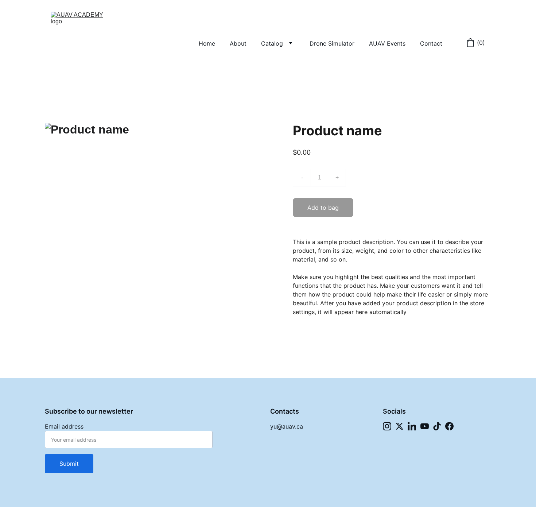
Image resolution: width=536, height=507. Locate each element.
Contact (431, 43)
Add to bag (323, 207)
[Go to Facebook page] (449, 426)
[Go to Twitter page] (399, 426)
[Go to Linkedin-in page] (412, 426)
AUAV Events (387, 43)
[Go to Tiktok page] (437, 426)
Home (207, 43)
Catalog (272, 43)
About (238, 43)
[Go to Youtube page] (424, 426)
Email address (64, 426)
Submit (69, 463)
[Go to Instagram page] (387, 426)
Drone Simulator (332, 43)
